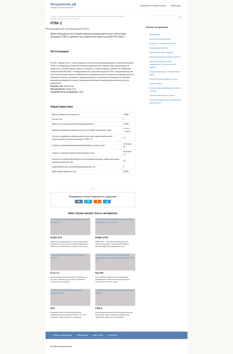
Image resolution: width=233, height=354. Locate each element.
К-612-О (54, 272)
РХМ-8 (98, 308)
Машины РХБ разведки (114, 16)
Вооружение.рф (63, 4)
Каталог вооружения (62, 335)
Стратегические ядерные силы (163, 79)
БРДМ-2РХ (56, 237)
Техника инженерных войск (162, 95)
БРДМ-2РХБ (101, 237)
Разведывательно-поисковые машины (64, 19)
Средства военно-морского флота (164, 57)
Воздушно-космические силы (163, 43)
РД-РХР (99, 272)
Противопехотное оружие (161, 52)
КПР (52, 308)
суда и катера (155, 83)
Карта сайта (98, 335)
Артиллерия (154, 34)
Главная (53, 16)
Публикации (176, 6)
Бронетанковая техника (160, 39)
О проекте (112, 335)
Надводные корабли (158, 48)
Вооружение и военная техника (153, 6)
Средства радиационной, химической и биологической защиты (81, 16)
